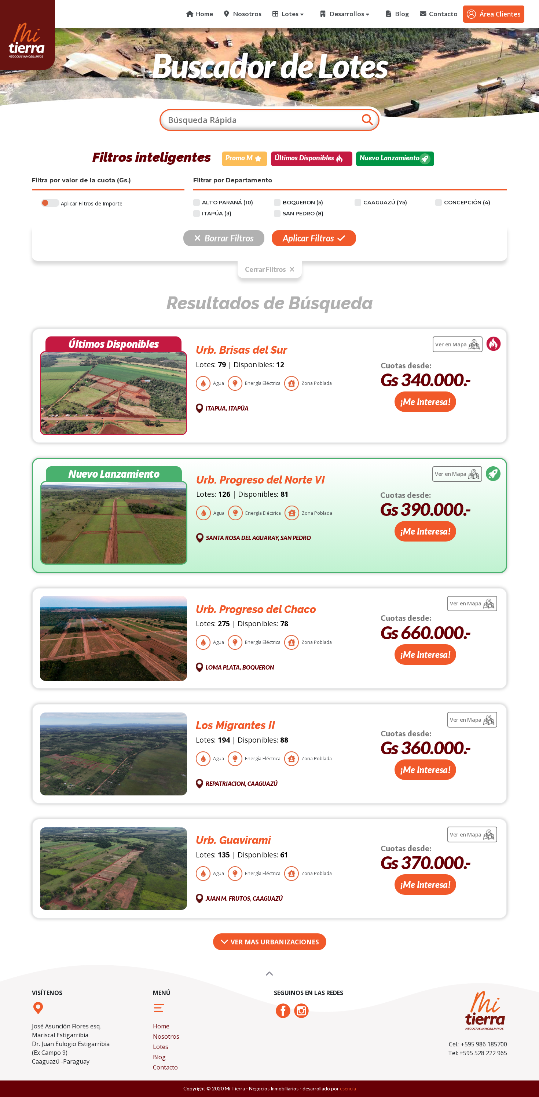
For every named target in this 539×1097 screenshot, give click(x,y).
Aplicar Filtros (308, 238)
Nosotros (166, 1036)
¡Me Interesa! (425, 401)
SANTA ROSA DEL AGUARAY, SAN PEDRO (258, 537)
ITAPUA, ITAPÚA (227, 408)
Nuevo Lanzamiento (389, 157)
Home (161, 1026)
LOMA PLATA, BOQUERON (240, 667)
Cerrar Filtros (265, 269)
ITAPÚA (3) (216, 213)
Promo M (239, 157)
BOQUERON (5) (303, 202)
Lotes (160, 1047)
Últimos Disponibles (304, 157)
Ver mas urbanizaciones (274, 941)
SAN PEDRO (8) (303, 213)
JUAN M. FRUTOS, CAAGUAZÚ (244, 898)
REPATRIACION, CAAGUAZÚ (242, 783)
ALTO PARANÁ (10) (227, 202)
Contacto (165, 1067)
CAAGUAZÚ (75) (385, 202)
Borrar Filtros (229, 238)
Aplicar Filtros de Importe (91, 203)
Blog (159, 1057)
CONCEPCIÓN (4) (467, 202)
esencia (348, 1088)
